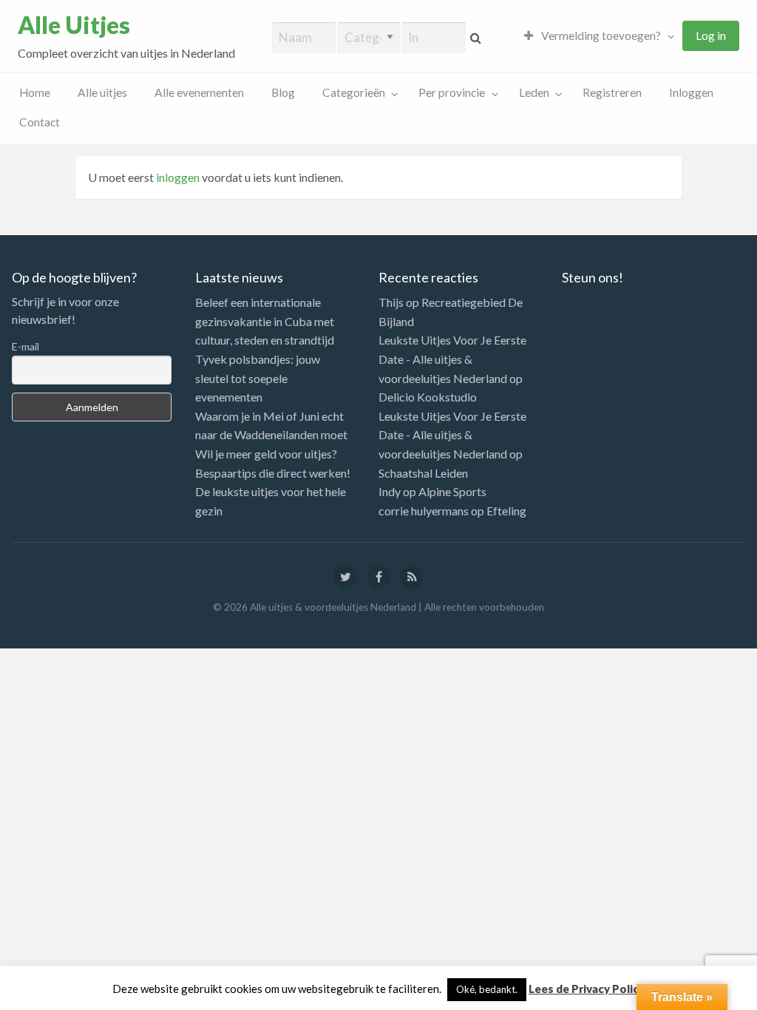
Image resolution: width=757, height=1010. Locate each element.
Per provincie (451, 92)
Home (34, 92)
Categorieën (353, 92)
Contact (39, 122)
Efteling (506, 511)
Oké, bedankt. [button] (486, 989)
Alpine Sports (452, 491)
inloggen (178, 177)
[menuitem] (596, 35)
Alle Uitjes (74, 25)
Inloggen (691, 92)
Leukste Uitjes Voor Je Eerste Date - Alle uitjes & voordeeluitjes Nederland (452, 358)
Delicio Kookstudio (427, 397)
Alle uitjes (102, 92)
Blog (283, 92)
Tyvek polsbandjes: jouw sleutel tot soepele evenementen (257, 378)
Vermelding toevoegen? (600, 35)
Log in (711, 35)
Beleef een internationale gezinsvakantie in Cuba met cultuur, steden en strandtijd (264, 321)
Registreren (612, 92)
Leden (534, 92)
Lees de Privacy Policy (587, 988)
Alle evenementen (199, 92)
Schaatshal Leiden (423, 473)
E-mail (25, 346)
